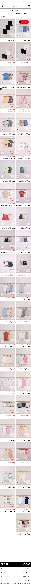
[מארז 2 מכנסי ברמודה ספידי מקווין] (7, 263)
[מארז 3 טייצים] (23, 28)
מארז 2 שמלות (11, 464)
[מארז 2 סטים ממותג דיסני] (23, 522)
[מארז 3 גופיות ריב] (23, 216)
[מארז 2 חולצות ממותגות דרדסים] (7, 146)
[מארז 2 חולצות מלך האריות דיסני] (7, 75)
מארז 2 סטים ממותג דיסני (23, 534)
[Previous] (29, 2)
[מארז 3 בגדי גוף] (7, 287)
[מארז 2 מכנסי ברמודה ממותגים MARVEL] (7, 240)
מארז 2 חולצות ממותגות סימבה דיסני (21, 205)
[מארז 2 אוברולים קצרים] (7, 334)
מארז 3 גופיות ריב (25, 228)
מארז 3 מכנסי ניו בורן (25, 417)
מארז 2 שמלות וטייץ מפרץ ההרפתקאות (20, 87)
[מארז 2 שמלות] (7, 452)
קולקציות (25, 13)
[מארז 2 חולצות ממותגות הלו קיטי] (23, 146)
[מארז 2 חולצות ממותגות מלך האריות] (7, 193)
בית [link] (29, 13)
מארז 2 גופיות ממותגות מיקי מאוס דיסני (20, 181)
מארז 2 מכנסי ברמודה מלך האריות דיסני (20, 134)
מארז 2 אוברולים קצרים (9, 346)
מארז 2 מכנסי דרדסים (9, 111)
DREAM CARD (26, 576)
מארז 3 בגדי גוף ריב (10, 323)
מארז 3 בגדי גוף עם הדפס (8, 511)
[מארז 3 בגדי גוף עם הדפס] (7, 499)
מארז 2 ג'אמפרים (26, 299)
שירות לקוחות (26, 572)
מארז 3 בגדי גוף (11, 299)
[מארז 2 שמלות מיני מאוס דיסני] (23, 98)
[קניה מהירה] (17, 35)
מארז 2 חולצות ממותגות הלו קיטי (22, 158)
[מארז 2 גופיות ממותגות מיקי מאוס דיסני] (23, 169)
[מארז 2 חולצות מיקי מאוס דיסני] (7, 122)
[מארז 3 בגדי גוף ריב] (7, 310)
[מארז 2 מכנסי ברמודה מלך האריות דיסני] (23, 122)
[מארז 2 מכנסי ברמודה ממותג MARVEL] (23, 240)
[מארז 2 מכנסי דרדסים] (7, 98)
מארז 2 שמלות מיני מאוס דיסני (22, 111)
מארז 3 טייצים (26, 40)
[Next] (2, 2)
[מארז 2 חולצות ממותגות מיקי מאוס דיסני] (7, 169)
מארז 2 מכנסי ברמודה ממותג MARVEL (20, 252)
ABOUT (28, 568)
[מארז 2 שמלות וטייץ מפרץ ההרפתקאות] (23, 75)
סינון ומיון (25, 16)
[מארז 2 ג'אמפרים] (23, 287)
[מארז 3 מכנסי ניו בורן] (23, 404)
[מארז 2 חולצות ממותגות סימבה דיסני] (23, 193)
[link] (15, 6)
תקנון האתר (27, 580)
